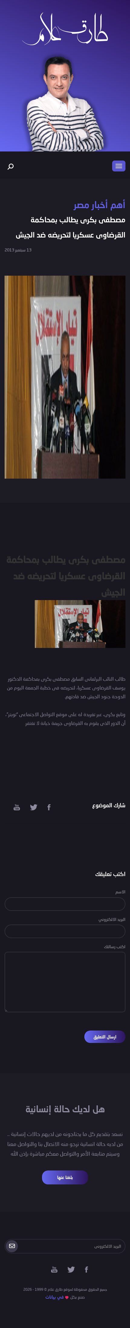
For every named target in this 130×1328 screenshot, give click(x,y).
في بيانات (54, 1297)
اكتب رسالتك (114, 946)
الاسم (120, 891)
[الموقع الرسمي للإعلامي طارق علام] (65, 28)
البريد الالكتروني (112, 919)
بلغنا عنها (65, 1177)
